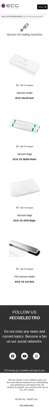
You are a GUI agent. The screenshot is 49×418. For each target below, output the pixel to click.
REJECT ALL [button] (32, 399)
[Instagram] (36, 356)
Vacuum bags (24, 154)
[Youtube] (24, 356)
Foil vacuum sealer (24, 276)
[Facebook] (12, 356)
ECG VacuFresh (24, 98)
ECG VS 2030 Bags (24, 220)
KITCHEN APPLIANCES (15, 16)
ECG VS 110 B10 (24, 281)
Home (3, 16)
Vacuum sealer (24, 93)
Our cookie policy (26, 405)
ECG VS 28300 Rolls (24, 159)
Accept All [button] (20, 399)
